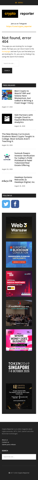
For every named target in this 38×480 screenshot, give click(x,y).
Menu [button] (20, 3)
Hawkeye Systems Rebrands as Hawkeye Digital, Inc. (24, 179)
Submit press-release (9, 444)
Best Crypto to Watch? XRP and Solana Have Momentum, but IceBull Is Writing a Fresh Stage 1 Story (23, 97)
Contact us (5, 442)
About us (5, 440)
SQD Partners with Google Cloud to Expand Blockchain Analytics (23, 118)
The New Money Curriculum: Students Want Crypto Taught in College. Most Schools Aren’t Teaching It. (18, 138)
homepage (6, 51)
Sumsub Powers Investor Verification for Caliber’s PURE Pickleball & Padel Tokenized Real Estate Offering (24, 159)
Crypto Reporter (19, 13)
